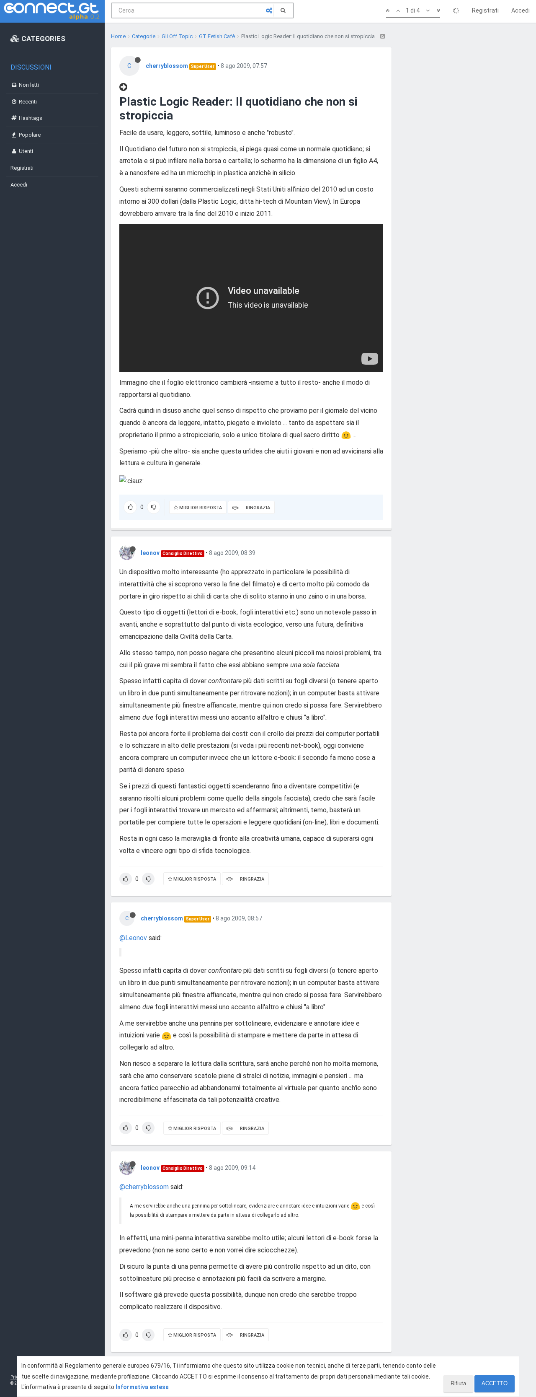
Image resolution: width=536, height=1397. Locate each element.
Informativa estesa (142, 1387)
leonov (150, 552)
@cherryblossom (144, 1187)
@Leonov (133, 938)
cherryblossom (167, 65)
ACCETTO (495, 1383)
